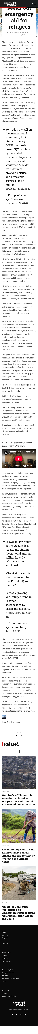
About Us (5, 990)
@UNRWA (11, 145)
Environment (6, 961)
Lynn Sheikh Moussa (13, 32)
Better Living (6, 952)
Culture (4, 955)
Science (5, 958)
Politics (4, 932)
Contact (5, 993)
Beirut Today (5, 791)
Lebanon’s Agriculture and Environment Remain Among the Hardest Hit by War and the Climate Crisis (18, 855)
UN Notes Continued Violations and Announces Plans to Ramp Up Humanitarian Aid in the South (18, 912)
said (14, 388)
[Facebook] (12, 1014)
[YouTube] (25, 1014)
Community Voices (8, 970)
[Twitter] (16, 1014)
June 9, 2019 (13, 631)
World (4, 941)
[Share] (16, 735)
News (28, 32)
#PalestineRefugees (17, 188)
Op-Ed (4, 981)
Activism (5, 975)
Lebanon (5, 935)
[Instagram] (21, 1014)
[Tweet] (21, 735)
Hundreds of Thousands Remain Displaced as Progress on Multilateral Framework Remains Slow (19, 800)
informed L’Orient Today (19, 259)
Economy (23, 32)
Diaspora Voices (8, 973)
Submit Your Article (9, 996)
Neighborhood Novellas (10, 978)
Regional (5, 938)
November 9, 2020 (16, 203)
